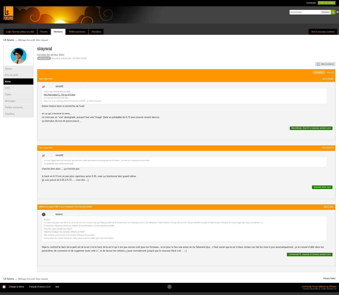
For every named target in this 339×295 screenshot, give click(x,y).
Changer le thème (16, 287)
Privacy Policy (329, 278)
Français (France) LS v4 (39, 287)
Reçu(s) (330, 72)
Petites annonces (77, 32)
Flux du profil (11, 75)
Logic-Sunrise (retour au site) (20, 32)
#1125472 (328, 147)
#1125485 (328, 78)
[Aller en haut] (169, 287)
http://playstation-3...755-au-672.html (59, 95)
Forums (43, 32)
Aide (57, 287)
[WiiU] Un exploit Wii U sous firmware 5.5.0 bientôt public (65, 207)
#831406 (329, 206)
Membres (58, 32)
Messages (10, 101)
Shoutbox (96, 32)
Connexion (311, 3)
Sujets (8, 94)
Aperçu (8, 68)
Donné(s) (319, 72)
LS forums (9, 279)
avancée (337, 12)
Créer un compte (326, 3)
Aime (8, 81)
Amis (7, 88)
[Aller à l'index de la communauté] (8, 13)
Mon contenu (327, 64)
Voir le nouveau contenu (323, 32)
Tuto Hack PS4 (45, 79)
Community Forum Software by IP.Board (319, 286)
